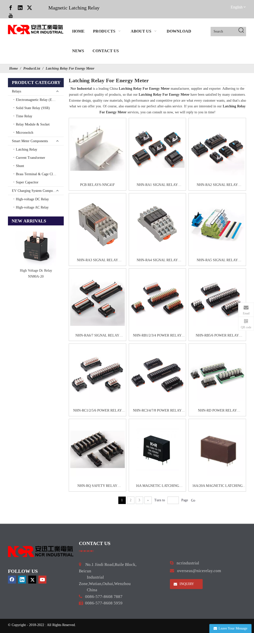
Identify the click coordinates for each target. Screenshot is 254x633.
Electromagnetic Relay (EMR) (37, 100)
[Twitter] (29, 7)
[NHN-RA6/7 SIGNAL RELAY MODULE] (97, 299)
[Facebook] (10, 7)
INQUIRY (186, 584)
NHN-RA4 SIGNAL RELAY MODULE (157, 260)
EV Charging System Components (36, 191)
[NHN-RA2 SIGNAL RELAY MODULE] (217, 148)
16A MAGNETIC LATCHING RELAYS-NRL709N (157, 486)
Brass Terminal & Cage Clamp (37, 174)
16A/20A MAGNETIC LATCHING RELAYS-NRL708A (217, 486)
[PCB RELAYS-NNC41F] (97, 148)
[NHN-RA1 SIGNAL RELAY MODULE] (157, 148)
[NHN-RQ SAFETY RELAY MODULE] (97, 449)
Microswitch (24, 132)
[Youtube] (10, 15)
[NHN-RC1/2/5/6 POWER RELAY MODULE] (97, 374)
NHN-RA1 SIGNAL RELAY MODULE (157, 185)
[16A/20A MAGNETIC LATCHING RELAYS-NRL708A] (217, 449)
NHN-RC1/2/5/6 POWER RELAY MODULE (97, 411)
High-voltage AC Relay (32, 207)
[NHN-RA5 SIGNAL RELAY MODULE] (217, 223)
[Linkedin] (20, 7)
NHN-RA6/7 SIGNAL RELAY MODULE (97, 336)
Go (193, 500)
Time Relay (24, 116)
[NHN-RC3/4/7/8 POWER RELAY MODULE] (157, 374)
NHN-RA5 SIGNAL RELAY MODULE (217, 260)
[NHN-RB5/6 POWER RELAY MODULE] (217, 299)
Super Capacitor (27, 182)
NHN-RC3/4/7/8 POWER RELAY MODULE (157, 411)
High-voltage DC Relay (32, 199)
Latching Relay (26, 149)
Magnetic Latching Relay (73, 7)
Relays (16, 91)
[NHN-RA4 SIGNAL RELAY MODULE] (157, 223)
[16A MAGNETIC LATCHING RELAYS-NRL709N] (157, 449)
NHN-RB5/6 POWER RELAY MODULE (217, 336)
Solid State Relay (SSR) (33, 108)
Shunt (20, 166)
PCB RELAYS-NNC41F (97, 185)
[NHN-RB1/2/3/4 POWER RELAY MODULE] (157, 299)
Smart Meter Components (30, 141)
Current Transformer (30, 158)
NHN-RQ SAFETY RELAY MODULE (97, 486)
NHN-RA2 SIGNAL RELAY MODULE (217, 185)
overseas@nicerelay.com (199, 570)
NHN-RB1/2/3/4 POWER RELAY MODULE (157, 336)
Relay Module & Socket (33, 124)
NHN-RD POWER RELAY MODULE (217, 411)
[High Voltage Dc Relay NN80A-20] (35, 245)
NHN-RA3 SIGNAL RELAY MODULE (97, 260)
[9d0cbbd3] (41, 551)
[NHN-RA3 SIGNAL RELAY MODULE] (97, 223)
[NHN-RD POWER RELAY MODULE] (217, 374)
